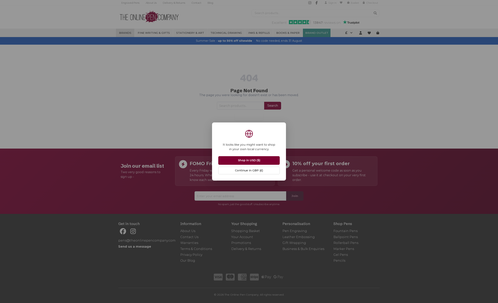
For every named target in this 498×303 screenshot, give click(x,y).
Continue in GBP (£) (249, 170)
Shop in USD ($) (249, 160)
